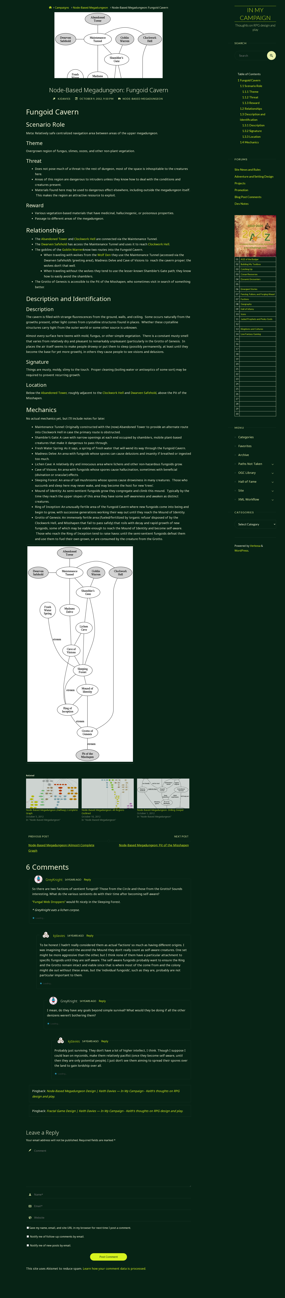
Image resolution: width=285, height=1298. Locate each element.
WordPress (241, 550)
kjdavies (59, 935)
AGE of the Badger (250, 259)
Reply (87, 879)
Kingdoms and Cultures (252, 329)
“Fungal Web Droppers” (48, 902)
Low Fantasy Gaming (251, 334)
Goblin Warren (72, 250)
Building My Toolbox (251, 264)
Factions (245, 299)
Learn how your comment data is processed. (114, 1268)
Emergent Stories (249, 289)
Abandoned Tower (54, 239)
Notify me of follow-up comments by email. (57, 1236)
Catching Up (247, 269)
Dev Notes (242, 203)
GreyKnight (54, 879)
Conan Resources (249, 274)
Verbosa (254, 546)
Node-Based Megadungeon (90, 7)
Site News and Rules (248, 169)
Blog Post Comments (248, 197)
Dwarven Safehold (54, 244)
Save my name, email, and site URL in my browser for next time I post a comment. (80, 1228)
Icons (243, 314)
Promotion (241, 190)
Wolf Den (104, 255)
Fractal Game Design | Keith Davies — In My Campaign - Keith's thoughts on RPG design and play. (115, 1111)
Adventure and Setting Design (254, 176)
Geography (246, 304)
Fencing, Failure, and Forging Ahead (258, 294)
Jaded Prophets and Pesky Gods (256, 319)
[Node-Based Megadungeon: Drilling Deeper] (163, 793)
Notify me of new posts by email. (50, 1245)
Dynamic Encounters (250, 279)
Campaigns (62, 7)
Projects (240, 183)
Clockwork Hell (84, 239)
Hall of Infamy (247, 309)
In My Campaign (255, 13)
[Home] (50, 7)
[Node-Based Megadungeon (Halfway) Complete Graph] (52, 793)
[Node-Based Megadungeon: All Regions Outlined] (108, 793)
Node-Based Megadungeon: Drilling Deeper (160, 810)
